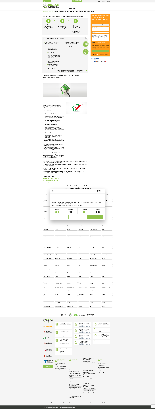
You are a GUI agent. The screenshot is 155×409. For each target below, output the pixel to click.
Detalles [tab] (77, 195)
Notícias (99, 377)
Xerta (68, 309)
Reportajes (100, 379)
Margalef (80, 261)
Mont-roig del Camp (93, 265)
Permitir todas (95, 217)
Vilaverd (91, 306)
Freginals (56, 236)
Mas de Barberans (93, 261)
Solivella (91, 290)
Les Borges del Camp (93, 258)
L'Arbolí (68, 243)
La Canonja (57, 247)
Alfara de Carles (104, 200)
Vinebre (45, 309)
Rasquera (45, 279)
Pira (67, 272)
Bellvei (103, 207)
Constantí (45, 222)
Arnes (103, 204)
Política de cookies (71, 407)
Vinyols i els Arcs (58, 309)
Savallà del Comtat (70, 290)
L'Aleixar (91, 240)
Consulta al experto (101, 365)
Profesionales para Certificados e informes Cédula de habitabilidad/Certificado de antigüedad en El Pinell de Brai (77, 186)
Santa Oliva (45, 290)
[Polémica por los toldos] (95, 342)
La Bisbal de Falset (105, 243)
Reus (68, 279)
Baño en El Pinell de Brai (87, 368)
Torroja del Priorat (82, 294)
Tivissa (56, 294)
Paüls (44, 272)
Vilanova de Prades (70, 306)
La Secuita (80, 254)
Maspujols (57, 265)
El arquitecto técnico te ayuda (60, 366)
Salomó (103, 283)
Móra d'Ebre (69, 269)
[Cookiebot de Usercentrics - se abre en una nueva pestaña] (96, 191)
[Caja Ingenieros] (95, 57)
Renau (56, 279)
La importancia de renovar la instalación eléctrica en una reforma (103, 330)
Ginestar (91, 236)
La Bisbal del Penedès (47, 247)
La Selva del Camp (93, 254)
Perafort (56, 272)
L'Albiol (68, 240)
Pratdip (80, 276)
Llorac (45, 261)
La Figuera (92, 247)
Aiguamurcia (46, 200)
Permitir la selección (77, 217)
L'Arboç (56, 243)
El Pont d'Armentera (93, 229)
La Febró (80, 247)
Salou (44, 287)
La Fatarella (69, 247)
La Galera (103, 247)
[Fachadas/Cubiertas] (76, 330)
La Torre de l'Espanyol (105, 254)
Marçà (68, 261)
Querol (103, 276)
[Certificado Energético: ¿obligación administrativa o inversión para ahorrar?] (95, 324)
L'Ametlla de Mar (104, 240)
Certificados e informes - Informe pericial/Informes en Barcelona (65, 324)
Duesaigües (45, 225)
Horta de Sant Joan (58, 240)
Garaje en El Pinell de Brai (73, 365)
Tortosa (91, 294)
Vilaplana (80, 306)
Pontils (91, 272)
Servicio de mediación (102, 372)
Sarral (56, 290)
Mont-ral (80, 265)
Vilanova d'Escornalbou (59, 306)
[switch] (70, 212)
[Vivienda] (76, 324)
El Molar (103, 225)
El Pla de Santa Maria (82, 229)
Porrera (103, 272)
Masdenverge (104, 261)
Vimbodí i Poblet (104, 306)
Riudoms (45, 283)
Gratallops (45, 240)
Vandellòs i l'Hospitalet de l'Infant (106, 298)
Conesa (103, 218)
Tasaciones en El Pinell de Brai (74, 394)
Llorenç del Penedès (58, 261)
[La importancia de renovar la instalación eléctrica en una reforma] (95, 330)
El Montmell (46, 229)
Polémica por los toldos (102, 340)
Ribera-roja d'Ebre (81, 279)
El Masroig (80, 225)
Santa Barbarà (92, 287)
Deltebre (103, 222)
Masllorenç (45, 265)
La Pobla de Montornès (47, 254)
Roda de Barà (69, 283)
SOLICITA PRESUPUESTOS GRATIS (100, 51)
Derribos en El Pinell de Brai (88, 390)
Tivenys (45, 294)
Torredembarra (69, 294)
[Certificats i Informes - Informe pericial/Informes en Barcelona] (57, 324)
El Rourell (103, 229)
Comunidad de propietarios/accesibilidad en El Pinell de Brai (89, 373)
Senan (80, 290)
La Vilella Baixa (69, 258)
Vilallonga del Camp (47, 306)
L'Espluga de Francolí (93, 243)
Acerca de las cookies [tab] (95, 195)
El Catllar (56, 225)
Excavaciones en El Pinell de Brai (89, 388)
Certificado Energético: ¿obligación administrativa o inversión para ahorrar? (103, 324)
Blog (99, 1)
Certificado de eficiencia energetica (50, 180)
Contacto (103, 1)
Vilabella (91, 302)
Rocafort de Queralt (58, 283)
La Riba (56, 254)
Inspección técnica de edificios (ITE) (51, 178)
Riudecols (103, 279)
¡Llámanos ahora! (47, 1)
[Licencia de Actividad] (76, 342)
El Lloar (68, 225)
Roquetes (91, 283)
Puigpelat (91, 276)
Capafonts (45, 218)
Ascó (44, 207)
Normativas (100, 381)
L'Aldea (80, 240)
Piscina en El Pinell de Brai (74, 371)
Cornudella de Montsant (71, 222)
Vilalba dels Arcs (104, 302)
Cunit (91, 222)
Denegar (60, 217)
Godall (103, 236)
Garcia (80, 236)
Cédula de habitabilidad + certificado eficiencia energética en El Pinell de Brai (75, 384)
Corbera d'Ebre (57, 222)
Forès (45, 236)
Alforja (45, 204)
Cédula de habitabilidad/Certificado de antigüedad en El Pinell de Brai (74, 380)
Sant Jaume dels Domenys (83, 287)
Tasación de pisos (46, 182)
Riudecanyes (92, 279)
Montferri (57, 269)
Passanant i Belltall (105, 269)
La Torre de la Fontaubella (48, 258)
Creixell (80, 222)
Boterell (103, 211)
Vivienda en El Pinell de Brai (88, 366)
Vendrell (45, 302)
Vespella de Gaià (58, 302)
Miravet (68, 265)
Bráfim (45, 214)
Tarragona (103, 290)
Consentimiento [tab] (59, 195)
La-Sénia (80, 258)
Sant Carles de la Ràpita (59, 287)
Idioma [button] (108, 1)
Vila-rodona (69, 302)
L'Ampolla (45, 243)
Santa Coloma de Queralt (106, 287)
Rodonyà (80, 283)
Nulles (91, 269)
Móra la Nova (81, 269)
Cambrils (103, 214)
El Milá (91, 225)
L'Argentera (80, 243)
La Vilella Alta (57, 258)
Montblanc (103, 265)
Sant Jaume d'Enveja (70, 287)
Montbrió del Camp (47, 269)
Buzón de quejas (101, 370)
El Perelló (68, 229)
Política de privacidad (101, 42)
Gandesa (68, 236)
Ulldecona (103, 294)
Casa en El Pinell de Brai (73, 363)
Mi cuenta (48, 366)
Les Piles (103, 258)
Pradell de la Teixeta (47, 276)
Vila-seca (80, 302)
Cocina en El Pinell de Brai (88, 370)
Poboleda (80, 272)
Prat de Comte (69, 276)
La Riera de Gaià (69, 254)
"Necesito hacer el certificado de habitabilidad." (52, 77)
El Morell (56, 229)
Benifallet (45, 211)
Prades (56, 276)
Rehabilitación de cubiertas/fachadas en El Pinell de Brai (89, 363)
